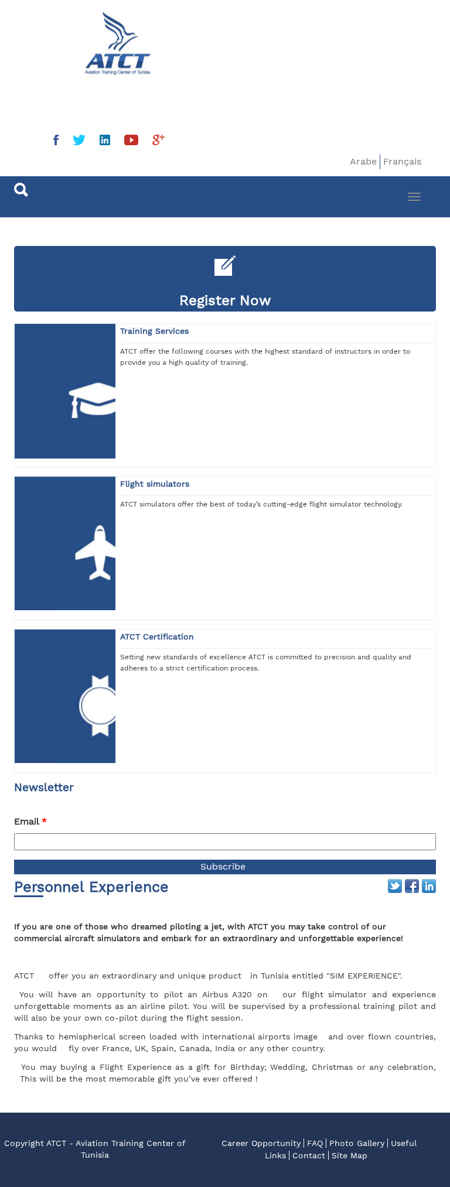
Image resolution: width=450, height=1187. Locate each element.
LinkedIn (429, 886)
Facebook (412, 886)
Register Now (225, 300)
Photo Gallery (356, 1143)
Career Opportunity (261, 1143)
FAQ (315, 1143)
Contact (308, 1155)
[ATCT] (58, 33)
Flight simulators (154, 483)
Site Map (349, 1155)
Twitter (395, 886)
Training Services (154, 331)
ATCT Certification (157, 636)
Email (30, 821)
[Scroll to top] (412, 1149)
